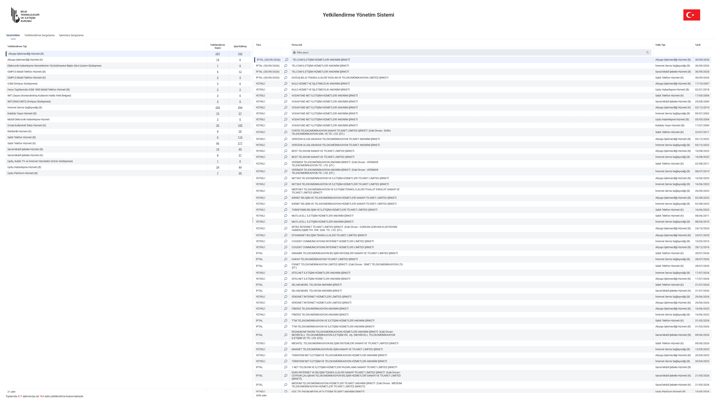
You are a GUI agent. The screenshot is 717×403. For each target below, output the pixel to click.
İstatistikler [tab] (13, 35)
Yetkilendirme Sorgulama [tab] (39, 35)
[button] (647, 52)
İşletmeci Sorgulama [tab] (71, 35)
